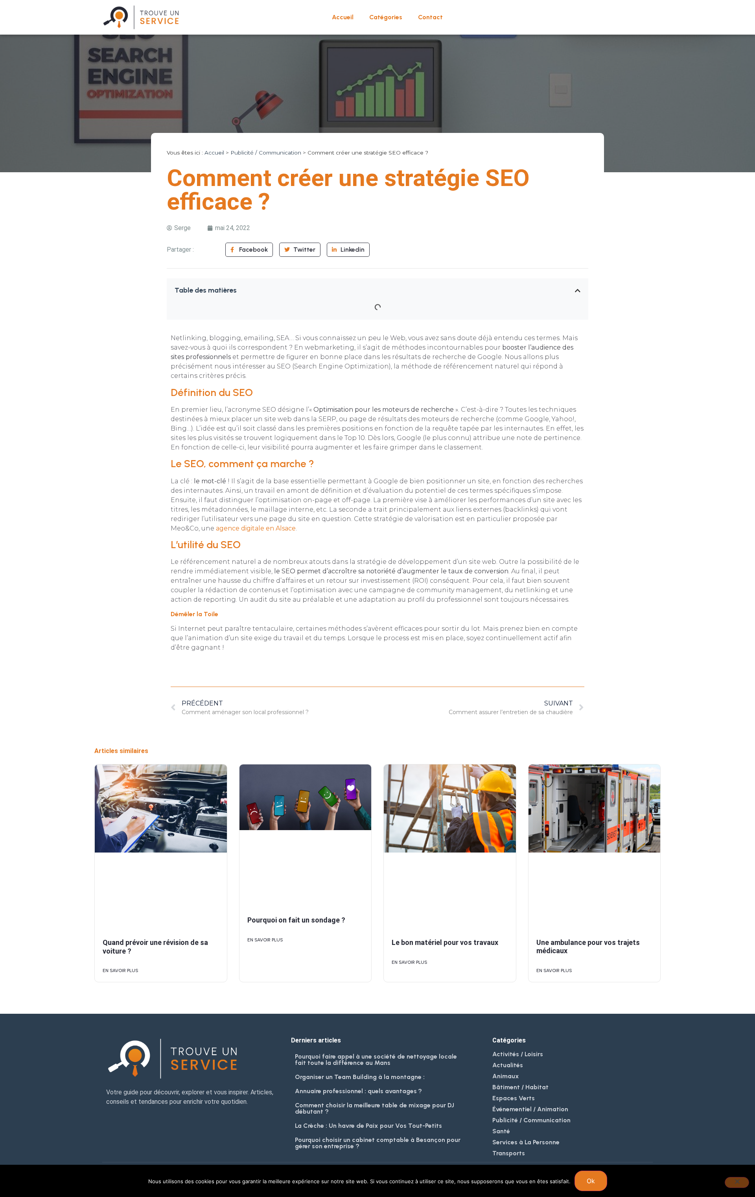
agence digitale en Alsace (256, 528)
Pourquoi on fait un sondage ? (296, 920)
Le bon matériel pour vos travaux (445, 942)
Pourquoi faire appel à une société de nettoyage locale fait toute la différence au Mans (376, 1059)
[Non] (737, 1182)
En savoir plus (120, 970)
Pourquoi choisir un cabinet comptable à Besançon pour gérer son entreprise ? (377, 1143)
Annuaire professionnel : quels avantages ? (358, 1091)
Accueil (343, 17)
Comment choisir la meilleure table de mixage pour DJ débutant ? (374, 1108)
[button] (577, 290)
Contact (430, 17)
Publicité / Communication (265, 152)
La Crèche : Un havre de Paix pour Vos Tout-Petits (368, 1125)
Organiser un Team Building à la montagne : (360, 1077)
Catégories (385, 17)
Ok (591, 1181)
